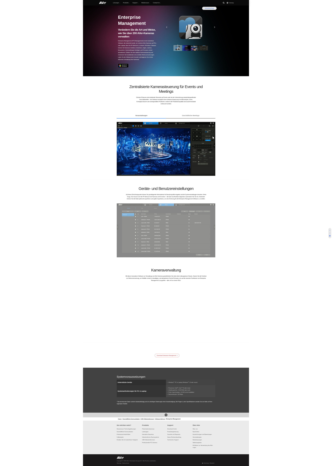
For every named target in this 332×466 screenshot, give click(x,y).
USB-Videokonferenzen (148, 439)
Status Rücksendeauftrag (174, 437)
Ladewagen (145, 431)
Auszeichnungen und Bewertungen (202, 434)
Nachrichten (196, 431)
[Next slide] (214, 27)
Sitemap (119, 463)
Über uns (195, 429)
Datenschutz (125, 463)
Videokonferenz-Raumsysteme (150, 437)
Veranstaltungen (197, 437)
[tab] (330, 230)
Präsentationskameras (148, 429)
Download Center (172, 429)
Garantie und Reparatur (173, 434)
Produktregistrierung (172, 431)
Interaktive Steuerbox (148, 434)
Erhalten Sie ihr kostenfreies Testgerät (127, 439)
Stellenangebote (197, 442)
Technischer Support (173, 439)
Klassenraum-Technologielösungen (126, 429)
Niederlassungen (197, 439)
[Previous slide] (167, 27)
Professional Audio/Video (123, 434)
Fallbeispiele (120, 437)
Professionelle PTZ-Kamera (149, 442)
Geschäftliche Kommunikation (125, 431)
